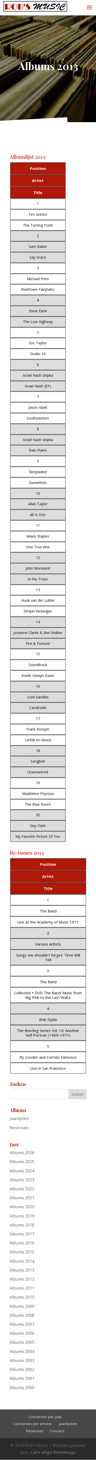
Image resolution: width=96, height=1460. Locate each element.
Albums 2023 (22, 1180)
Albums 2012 (22, 1279)
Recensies (19, 1128)
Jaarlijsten (19, 1118)
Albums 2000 (22, 1387)
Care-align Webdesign (53, 1452)
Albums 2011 (22, 1288)
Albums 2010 (22, 1297)
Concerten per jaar (45, 1416)
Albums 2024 (22, 1171)
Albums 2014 (22, 1261)
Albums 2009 (22, 1306)
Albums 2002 (22, 1369)
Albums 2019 (22, 1216)
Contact (57, 1430)
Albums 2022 (22, 1189)
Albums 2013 (22, 1270)
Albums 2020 (22, 1207)
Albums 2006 (22, 1333)
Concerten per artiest (32, 1423)
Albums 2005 (22, 1342)
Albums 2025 (22, 1161)
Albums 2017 (22, 1234)
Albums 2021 (22, 1198)
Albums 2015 (22, 1252)
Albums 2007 (22, 1324)
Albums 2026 (22, 1152)
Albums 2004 (22, 1351)
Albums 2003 (22, 1360)
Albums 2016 (22, 1243)
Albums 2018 (22, 1225)
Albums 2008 (22, 1315)
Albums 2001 (22, 1378)
